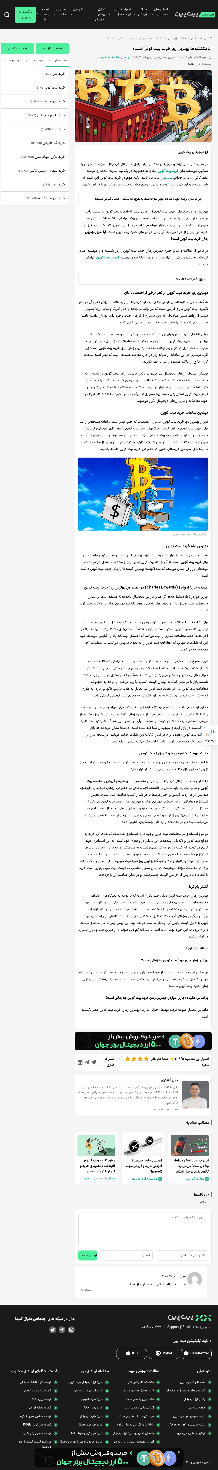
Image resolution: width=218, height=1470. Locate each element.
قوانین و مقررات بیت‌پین (190, 1433)
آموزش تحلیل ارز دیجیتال (122, 12)
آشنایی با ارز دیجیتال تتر (139, 1407)
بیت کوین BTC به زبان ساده (136, 1416)
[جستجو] (7, 14)
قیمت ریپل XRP (41, 1399)
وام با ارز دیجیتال (194, 1399)
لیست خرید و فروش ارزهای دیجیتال (81, 1442)
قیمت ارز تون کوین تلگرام (35, 1416)
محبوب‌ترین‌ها (57, 60)
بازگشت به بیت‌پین (26, 14)
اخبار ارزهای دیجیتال (161, 12)
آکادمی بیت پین (201, 38)
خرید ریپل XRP (93, 1407)
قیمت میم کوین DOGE (37, 1425)
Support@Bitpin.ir (180, 1327)
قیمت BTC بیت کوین (37, 1390)
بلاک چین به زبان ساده (140, 1399)
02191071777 (151, 1327)
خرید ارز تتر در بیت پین (88, 1390)
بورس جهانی (35, 60)
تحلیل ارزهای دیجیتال (100, 14)
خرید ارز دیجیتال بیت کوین (85, 1382)
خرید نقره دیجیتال (91, 1416)
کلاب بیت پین (196, 1407)
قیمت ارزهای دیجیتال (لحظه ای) (185, 1390)
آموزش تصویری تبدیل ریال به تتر (134, 1442)
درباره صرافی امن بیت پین (189, 1416)
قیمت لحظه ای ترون (38, 1407)
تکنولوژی (78, 9)
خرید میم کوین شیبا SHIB (87, 1433)
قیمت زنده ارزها (45, 14)
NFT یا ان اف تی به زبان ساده (135, 1425)
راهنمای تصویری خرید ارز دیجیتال (133, 1433)
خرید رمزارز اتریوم (92, 1399)
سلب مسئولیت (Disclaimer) (187, 1425)
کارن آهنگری (194, 64)
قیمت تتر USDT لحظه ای (35, 1382)
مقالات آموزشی (142, 12)
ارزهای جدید (12, 60)
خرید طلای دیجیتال (90, 1425)
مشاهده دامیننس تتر (141, 1382)
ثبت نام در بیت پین (192, 1382)
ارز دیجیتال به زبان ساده (139, 1390)
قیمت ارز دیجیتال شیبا (37, 1433)
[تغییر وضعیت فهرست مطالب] (142, 278)
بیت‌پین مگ (61, 12)
